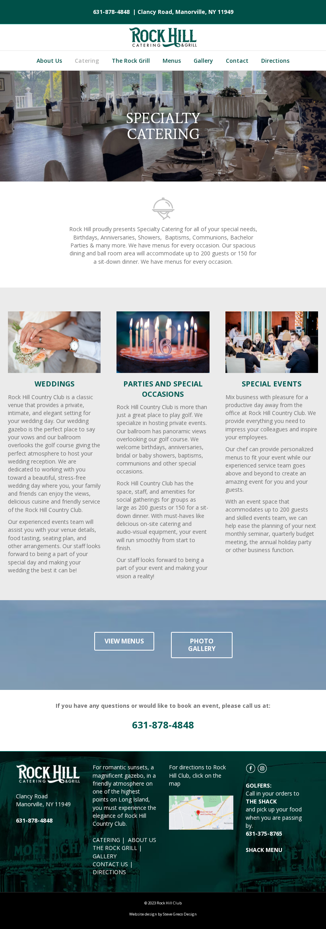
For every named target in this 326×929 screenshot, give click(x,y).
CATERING (106, 840)
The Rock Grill (131, 60)
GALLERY (104, 856)
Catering (87, 60)
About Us (49, 60)
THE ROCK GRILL (115, 848)
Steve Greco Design (180, 914)
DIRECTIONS (109, 872)
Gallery (203, 60)
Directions (275, 60)
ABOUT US (142, 840)
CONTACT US (110, 864)
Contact (237, 60)
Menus (172, 60)
